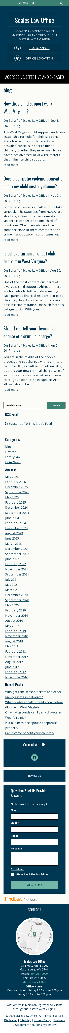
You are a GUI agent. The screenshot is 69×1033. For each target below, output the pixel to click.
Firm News (13, 462)
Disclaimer (17, 869)
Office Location (39, 58)
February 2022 (15, 564)
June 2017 (12, 667)
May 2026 (12, 477)
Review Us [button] (34, 776)
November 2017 (16, 657)
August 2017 (14, 662)
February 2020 (15, 610)
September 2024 (17, 513)
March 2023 (13, 544)
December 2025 (16, 487)
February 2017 (15, 672)
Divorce (10, 452)
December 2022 (16, 549)
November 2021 (16, 569)
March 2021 (13, 590)
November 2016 (16, 677)
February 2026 (15, 482)
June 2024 (12, 518)
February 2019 (15, 631)
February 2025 (15, 502)
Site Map (25, 1020)
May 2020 (12, 605)
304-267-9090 (39, 48)
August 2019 (14, 621)
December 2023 (16, 528)
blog (17, 126)
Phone (14, 835)
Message (16, 848)
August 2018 (14, 641)
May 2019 (12, 626)
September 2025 (17, 492)
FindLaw (51, 1025)
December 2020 (16, 595)
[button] (24, 3)
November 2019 (16, 615)
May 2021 (12, 585)
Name (14, 810)
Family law (12, 457)
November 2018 (16, 636)
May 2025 (12, 497)
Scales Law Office (34, 120)
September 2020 (17, 600)
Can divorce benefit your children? (29, 733)
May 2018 (12, 646)
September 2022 (17, 554)
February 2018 (15, 651)
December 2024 (16, 507)
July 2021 (11, 580)
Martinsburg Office (34, 982)
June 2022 (12, 559)
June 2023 (12, 538)
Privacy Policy (42, 1020)
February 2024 (15, 523)
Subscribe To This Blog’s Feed (30, 424)
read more (11, 165)
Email (15, 822)
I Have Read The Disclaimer (33, 874)
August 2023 (14, 533)
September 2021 (17, 574)
